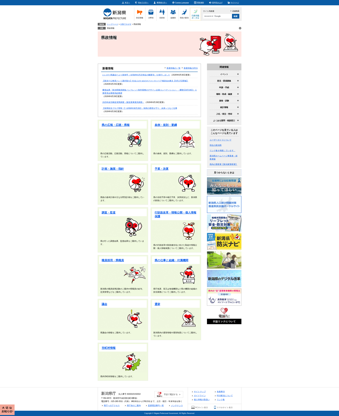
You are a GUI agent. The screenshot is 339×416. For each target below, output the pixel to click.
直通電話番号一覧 (156, 405)
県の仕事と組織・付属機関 (171, 260)
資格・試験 (224, 101)
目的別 (162, 18)
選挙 (157, 304)
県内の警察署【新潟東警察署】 (223, 164)
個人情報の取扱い (202, 399)
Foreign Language (182, 3)
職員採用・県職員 (113, 260)
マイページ (234, 3)
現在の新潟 (184, 18)
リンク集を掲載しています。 (222, 150)
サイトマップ (200, 391)
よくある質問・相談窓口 (224, 120)
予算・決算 (162, 168)
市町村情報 (109, 347)
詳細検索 (235, 11)
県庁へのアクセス (112, 405)
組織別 (173, 18)
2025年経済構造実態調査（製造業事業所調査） (123, 102)
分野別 (150, 18)
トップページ (112, 24)
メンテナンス (177, 405)
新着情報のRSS (191, 68)
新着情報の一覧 (173, 68)
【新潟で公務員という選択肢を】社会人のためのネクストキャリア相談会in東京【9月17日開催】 (145, 81)
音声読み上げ (217, 3)
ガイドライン (200, 395)
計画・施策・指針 (113, 168)
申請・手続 (224, 87)
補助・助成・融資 (224, 94)
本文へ (127, 3)
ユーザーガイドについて (220, 140)
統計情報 (224, 107)
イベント (224, 74)
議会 (104, 304)
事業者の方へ (162, 3)
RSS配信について (225, 395)
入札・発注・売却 (224, 114)
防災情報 (139, 18)
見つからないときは (224, 172)
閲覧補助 (200, 3)
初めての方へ (143, 3)
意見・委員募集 (224, 81)
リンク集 (221, 399)
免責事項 (221, 391)
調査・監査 (109, 212)
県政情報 (110, 28)
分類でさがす (125, 24)
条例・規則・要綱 (166, 124)
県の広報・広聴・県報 (116, 124)
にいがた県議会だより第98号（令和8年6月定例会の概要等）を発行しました (136, 75)
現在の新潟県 (216, 145)
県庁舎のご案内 (134, 405)
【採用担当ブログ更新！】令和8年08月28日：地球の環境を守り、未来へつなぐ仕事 (139, 108)
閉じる (240, 28)
